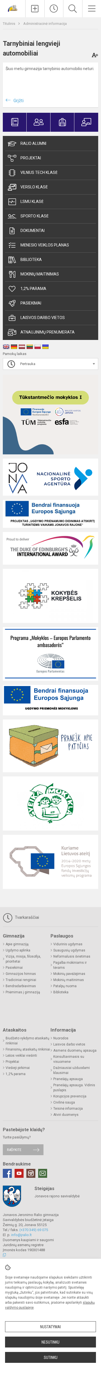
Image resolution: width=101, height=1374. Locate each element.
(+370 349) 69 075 (33, 1230)
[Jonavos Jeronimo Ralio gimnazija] (12, 8)
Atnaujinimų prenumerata (47, 332)
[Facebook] (7, 1173)
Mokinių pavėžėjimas (69, 974)
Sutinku (51, 1357)
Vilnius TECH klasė (39, 172)
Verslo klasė (34, 187)
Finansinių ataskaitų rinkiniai (28, 1049)
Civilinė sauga (64, 1102)
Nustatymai (50, 1327)
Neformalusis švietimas (71, 956)
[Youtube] (19, 1173)
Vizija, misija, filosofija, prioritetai (23, 959)
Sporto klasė (34, 216)
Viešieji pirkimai (18, 1068)
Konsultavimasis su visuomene (68, 1059)
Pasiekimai (30, 303)
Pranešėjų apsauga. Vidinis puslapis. (74, 1087)
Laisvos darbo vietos (42, 317)
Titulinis (9, 23)
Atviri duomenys (66, 1115)
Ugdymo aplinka (18, 950)
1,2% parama (33, 288)
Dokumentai (32, 230)
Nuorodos (60, 1038)
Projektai (30, 158)
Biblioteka (31, 259)
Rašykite (14, 1150)
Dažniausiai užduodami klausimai (71, 1070)
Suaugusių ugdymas (69, 950)
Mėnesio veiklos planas (44, 245)
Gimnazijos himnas (21, 974)
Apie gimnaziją (17, 944)
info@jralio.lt (21, 1235)
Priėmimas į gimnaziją (23, 992)
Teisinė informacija (68, 1109)
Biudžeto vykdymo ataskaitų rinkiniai (27, 1040)
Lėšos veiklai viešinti (21, 1056)
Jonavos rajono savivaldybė (57, 1196)
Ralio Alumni (33, 143)
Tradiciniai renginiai (21, 980)
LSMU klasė (31, 201)
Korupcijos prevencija (69, 1096)
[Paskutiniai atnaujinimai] (54, 8)
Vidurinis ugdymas (67, 944)
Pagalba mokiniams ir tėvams (70, 965)
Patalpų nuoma (65, 986)
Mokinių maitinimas (39, 274)
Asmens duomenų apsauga (75, 1050)
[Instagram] (30, 1173)
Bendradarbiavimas (21, 986)
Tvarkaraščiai (26, 917)
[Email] (42, 1173)
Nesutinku (50, 1342)
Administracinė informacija (45, 23)
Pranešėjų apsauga (68, 1079)
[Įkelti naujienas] (35, 8)
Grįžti (18, 100)
